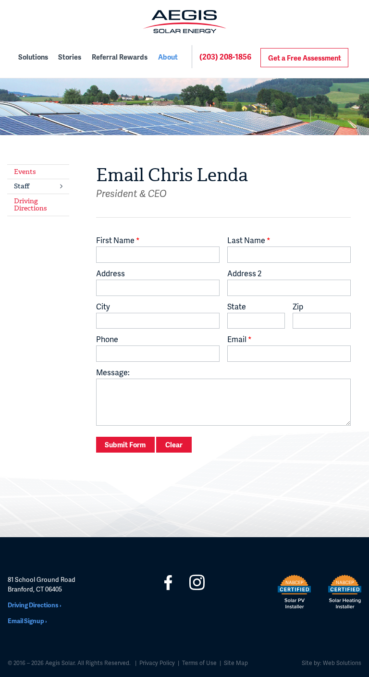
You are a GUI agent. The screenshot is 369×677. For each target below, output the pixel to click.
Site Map (236, 663)
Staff (21, 186)
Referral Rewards (120, 57)
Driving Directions (30, 205)
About (168, 57)
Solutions (33, 57)
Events (25, 171)
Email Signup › (27, 620)
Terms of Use (199, 663)
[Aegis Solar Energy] (185, 21)
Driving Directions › (35, 605)
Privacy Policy (157, 663)
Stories (69, 57)
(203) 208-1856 (225, 56)
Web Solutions (341, 663)
